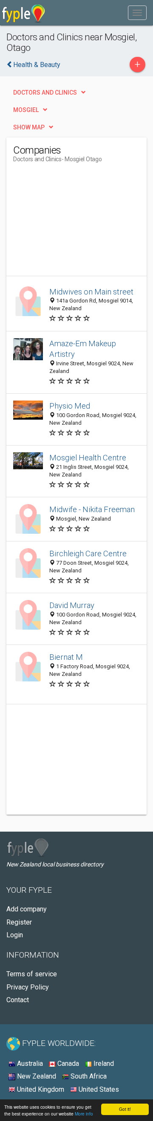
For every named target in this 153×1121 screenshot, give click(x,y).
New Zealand (35, 1076)
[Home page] (23, 12)
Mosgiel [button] (26, 109)
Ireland (103, 1063)
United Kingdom (39, 1089)
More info (84, 1113)
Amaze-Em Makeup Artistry (82, 349)
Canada (67, 1063)
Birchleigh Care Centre (88, 553)
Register (19, 922)
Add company (26, 909)
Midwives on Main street (91, 291)
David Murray (71, 605)
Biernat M (66, 657)
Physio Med (69, 405)
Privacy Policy (27, 987)
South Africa (88, 1076)
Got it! (125, 1109)
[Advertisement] (77, 223)
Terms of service (31, 974)
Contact (17, 1000)
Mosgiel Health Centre (87, 457)
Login (14, 935)
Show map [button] (29, 127)
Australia (29, 1063)
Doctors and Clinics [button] (45, 92)
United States (98, 1089)
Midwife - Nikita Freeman (92, 509)
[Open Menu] (137, 13)
